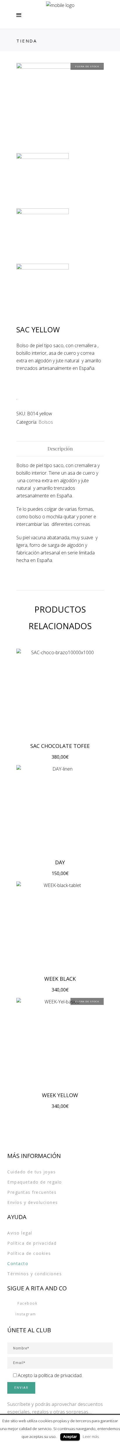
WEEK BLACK (60, 978)
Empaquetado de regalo (34, 1182)
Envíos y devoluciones (32, 1202)
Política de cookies (29, 1253)
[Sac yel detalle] (42, 234)
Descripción (60, 449)
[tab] (60, 448)
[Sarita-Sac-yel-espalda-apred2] (42, 290)
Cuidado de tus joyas (31, 1172)
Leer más (91, 1436)
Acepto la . (50, 1375)
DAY (60, 862)
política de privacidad (60, 1375)
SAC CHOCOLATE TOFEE (60, 745)
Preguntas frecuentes (32, 1192)
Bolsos (45, 422)
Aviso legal (19, 1233)
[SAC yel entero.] (60, 106)
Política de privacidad (32, 1243)
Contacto (17, 1263)
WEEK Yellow (60, 1095)
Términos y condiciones (34, 1273)
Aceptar (70, 1436)
